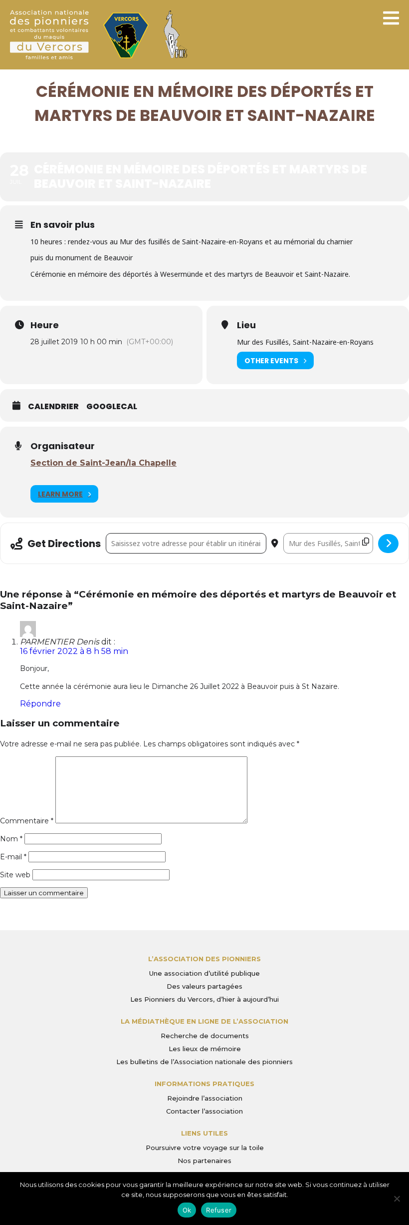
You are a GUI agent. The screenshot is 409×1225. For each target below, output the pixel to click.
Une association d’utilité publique (204, 973)
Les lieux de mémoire (205, 1049)
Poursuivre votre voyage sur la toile (205, 1148)
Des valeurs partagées (204, 986)
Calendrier (53, 407)
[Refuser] (397, 1199)
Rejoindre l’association (204, 1098)
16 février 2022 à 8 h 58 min (74, 651)
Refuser (218, 1210)
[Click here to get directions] (388, 543)
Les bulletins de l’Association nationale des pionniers (204, 1062)
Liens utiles (204, 1133)
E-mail (13, 856)
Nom (11, 838)
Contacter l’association (204, 1111)
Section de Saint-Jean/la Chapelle (103, 463)
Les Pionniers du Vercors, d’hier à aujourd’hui (204, 999)
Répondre (40, 703)
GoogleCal (111, 407)
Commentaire (26, 820)
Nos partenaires (204, 1161)
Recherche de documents (205, 1036)
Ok (187, 1210)
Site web (15, 874)
